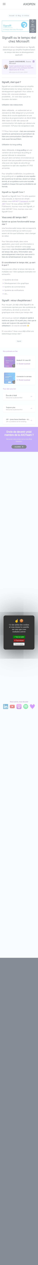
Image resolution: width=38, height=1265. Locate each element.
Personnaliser (19, 644)
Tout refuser (20, 640)
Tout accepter (19, 637)
